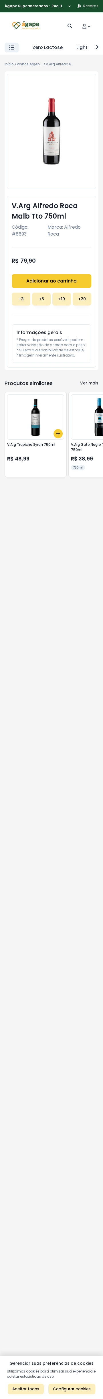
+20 (82, 299)
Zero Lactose (48, 47)
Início (9, 64)
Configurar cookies (72, 1389)
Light (82, 47)
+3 (21, 299)
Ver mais (89, 383)
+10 (61, 299)
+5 (41, 299)
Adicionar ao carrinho (51, 281)
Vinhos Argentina (32, 64)
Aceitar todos (25, 1389)
